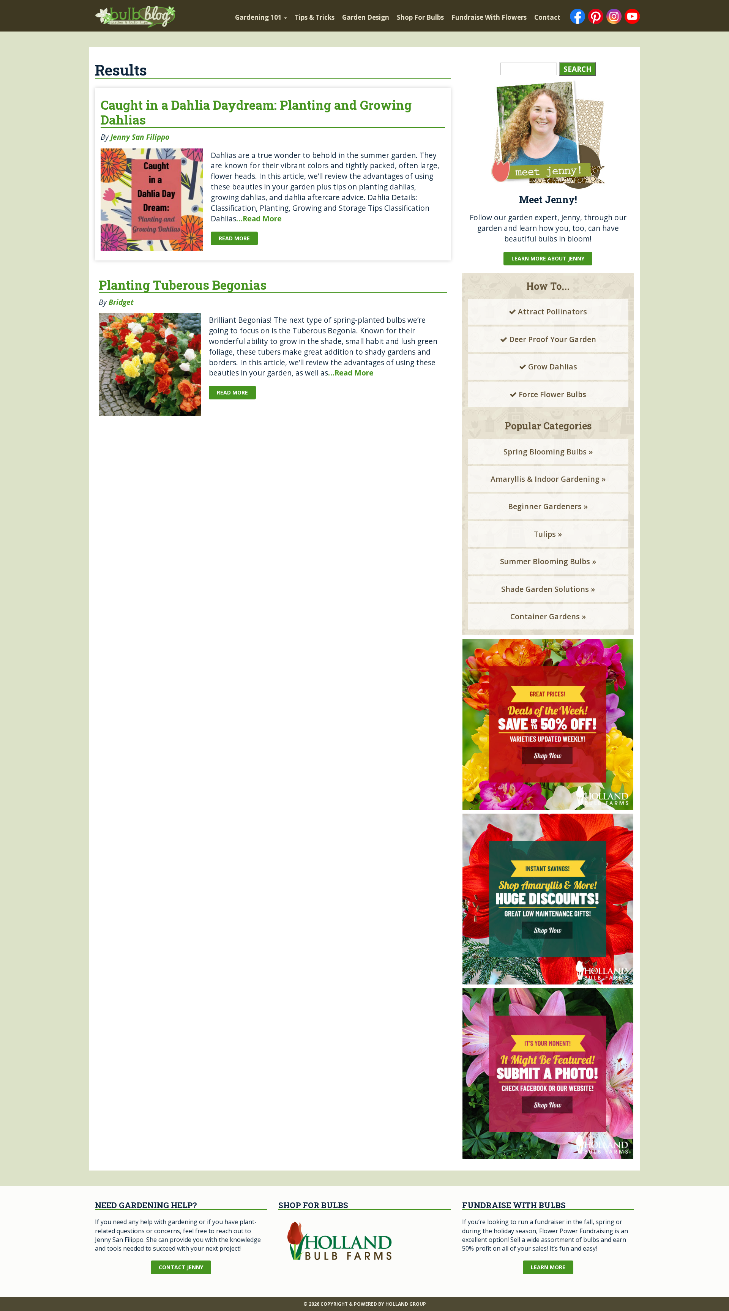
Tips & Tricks (315, 17)
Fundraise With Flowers (489, 17)
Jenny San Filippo (139, 137)
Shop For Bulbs (420, 17)
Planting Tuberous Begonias (183, 285)
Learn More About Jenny (547, 258)
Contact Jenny (181, 1267)
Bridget (121, 302)
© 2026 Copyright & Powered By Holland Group (364, 1304)
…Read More (259, 218)
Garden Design (365, 17)
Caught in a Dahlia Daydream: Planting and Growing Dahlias (256, 112)
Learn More (548, 1267)
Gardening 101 (259, 17)
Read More (234, 238)
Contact (547, 17)
